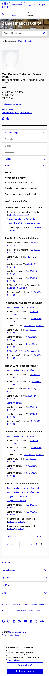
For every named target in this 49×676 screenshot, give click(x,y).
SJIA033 (11, 230)
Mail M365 (6, 604)
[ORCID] (8, 119)
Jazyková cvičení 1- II (16, 501)
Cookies (18, 635)
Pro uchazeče (8, 570)
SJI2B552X (31, 264)
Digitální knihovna (30, 604)
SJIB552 (11, 267)
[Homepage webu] (14, 5)
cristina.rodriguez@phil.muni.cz (17, 113)
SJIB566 (11, 246)
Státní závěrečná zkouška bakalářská (23, 223)
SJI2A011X (31, 337)
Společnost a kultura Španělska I (21, 219)
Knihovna (16, 604)
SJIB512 (34, 312)
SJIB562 (11, 253)
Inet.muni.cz (22, 611)
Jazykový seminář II (16, 403)
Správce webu (7, 635)
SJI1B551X (30, 257)
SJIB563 (11, 384)
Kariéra (5, 585)
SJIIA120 (12, 215)
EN (34, 5)
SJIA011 (11, 340)
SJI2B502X (31, 330)
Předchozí (12, 537)
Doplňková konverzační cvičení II (21, 370)
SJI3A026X (32, 278)
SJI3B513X (36, 319)
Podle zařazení (9, 41)
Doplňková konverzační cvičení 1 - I (23, 488)
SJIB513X (35, 250)
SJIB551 (11, 260)
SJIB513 (11, 321)
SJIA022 (11, 347)
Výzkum (6, 578)
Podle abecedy (25, 41)
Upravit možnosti (13, 660)
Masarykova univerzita (17, 632)
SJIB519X (33, 243)
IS (14, 611)
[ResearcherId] (4, 119)
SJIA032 (23, 288)
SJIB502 (11, 333)
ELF (3, 611)
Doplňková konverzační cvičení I (21, 307)
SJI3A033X (36, 227)
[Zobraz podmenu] (43, 562)
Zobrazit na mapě (12, 104)
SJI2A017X (32, 271)
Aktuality (6, 562)
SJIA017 (11, 274)
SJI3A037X (13, 288)
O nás (4, 593)
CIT (9, 611)
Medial (41, 604)
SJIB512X (11, 314)
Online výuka (34, 611)
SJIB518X (36, 382)
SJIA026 (11, 281)
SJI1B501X (29, 326)
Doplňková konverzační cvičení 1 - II (23, 492)
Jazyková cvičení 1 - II (17, 496)
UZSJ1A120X (23, 215)
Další (39, 537)
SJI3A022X (31, 344)
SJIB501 (39, 326)
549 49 (7, 110)
